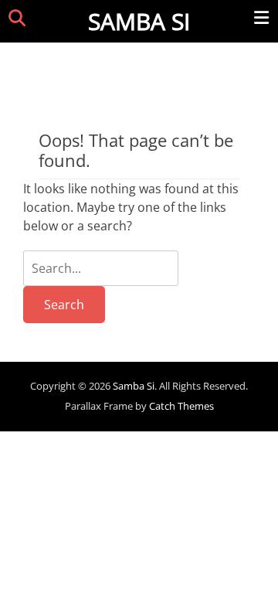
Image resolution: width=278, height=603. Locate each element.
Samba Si (139, 21)
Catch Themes (181, 406)
